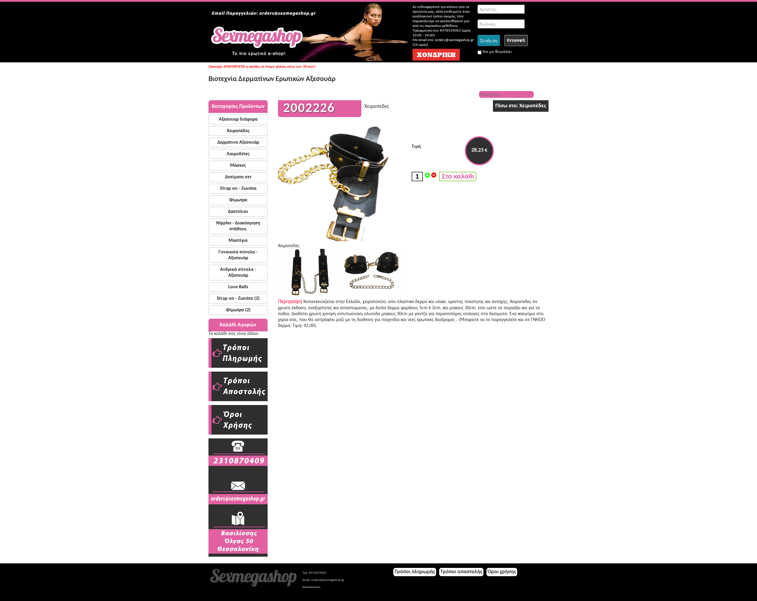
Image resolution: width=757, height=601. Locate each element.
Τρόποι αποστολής (461, 572)
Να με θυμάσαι (496, 52)
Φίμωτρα (238, 200)
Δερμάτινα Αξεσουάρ (238, 142)
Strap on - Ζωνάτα (238, 188)
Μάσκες (238, 165)
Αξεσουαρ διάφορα (238, 119)
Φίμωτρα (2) (238, 310)
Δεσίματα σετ (238, 177)
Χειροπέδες (238, 131)
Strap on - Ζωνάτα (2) (238, 298)
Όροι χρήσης (502, 572)
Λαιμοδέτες (238, 154)
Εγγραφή (516, 40)
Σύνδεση (488, 40)
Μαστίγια (238, 240)
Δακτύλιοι (238, 211)
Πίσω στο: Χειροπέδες (520, 106)
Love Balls (238, 287)
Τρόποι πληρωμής (414, 572)
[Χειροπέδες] (310, 295)
